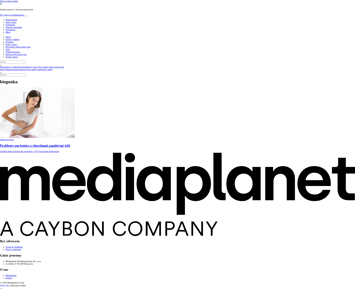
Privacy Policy (5, 285)
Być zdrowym (12, 15)
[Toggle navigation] (25, 15)
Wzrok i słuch (12, 57)
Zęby (8, 49)
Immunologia (11, 20)
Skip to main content (9, 1)
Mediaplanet (11, 275)
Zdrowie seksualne (14, 27)
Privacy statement (13, 249)
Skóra (8, 37)
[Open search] (1, 65)
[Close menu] (1, 72)
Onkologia (10, 25)
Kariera (9, 278)
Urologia (9, 42)
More (8, 32)
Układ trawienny (13, 52)
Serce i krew (11, 22)
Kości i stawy (11, 44)
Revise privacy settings (18, 285)
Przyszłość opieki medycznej (18, 47)
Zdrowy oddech (13, 39)
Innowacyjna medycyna (16, 54)
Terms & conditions (14, 247)
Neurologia (10, 30)
